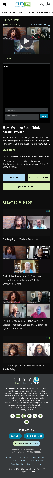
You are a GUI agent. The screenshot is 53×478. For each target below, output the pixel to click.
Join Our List (26, 186)
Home (4, 12)
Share (24, 25)
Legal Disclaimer (39, 457)
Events (22, 12)
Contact (29, 464)
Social (39, 464)
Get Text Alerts (39, 178)
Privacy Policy (29, 460)
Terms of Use (14, 460)
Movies (31, 12)
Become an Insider (26, 443)
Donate (14, 178)
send (44, 116)
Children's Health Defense (17, 457)
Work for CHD (17, 464)
